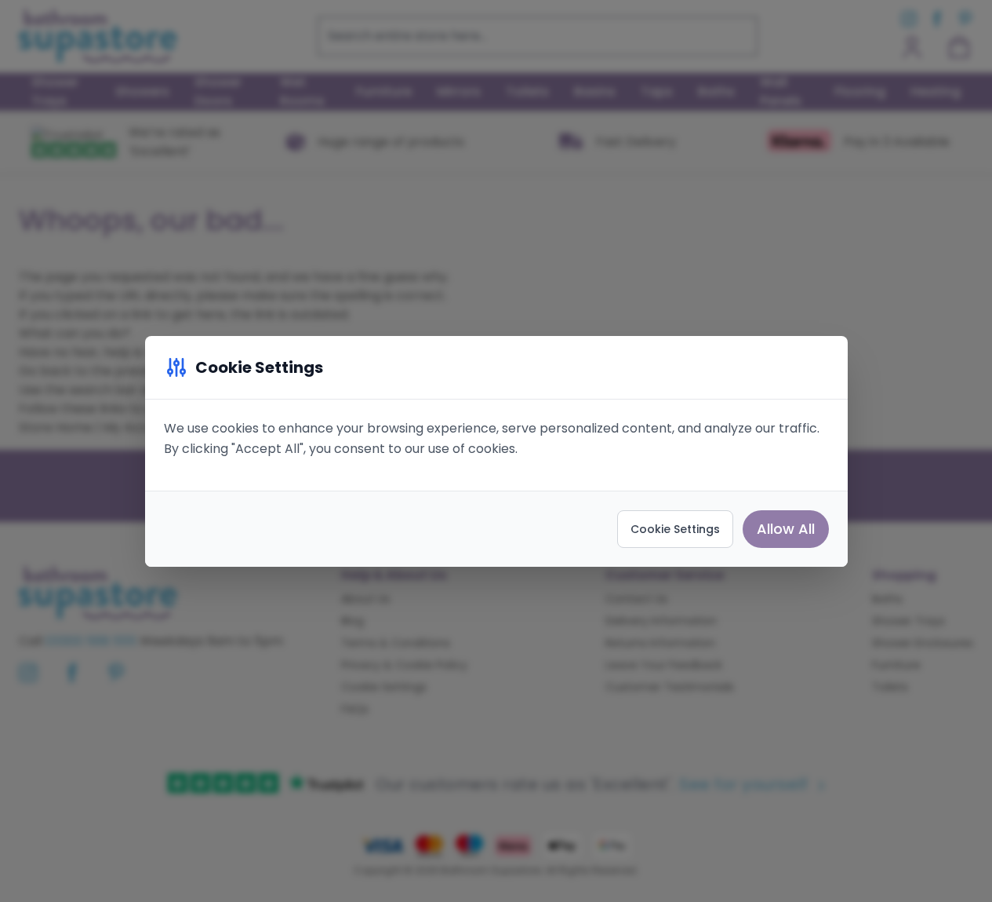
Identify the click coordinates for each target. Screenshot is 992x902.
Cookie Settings (675, 529)
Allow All (786, 529)
